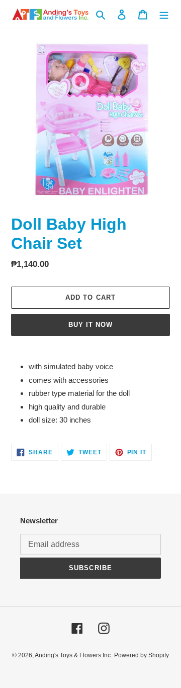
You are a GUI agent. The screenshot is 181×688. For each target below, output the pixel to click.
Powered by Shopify (141, 655)
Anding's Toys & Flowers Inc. (73, 655)
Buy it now (90, 324)
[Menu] (163, 14)
